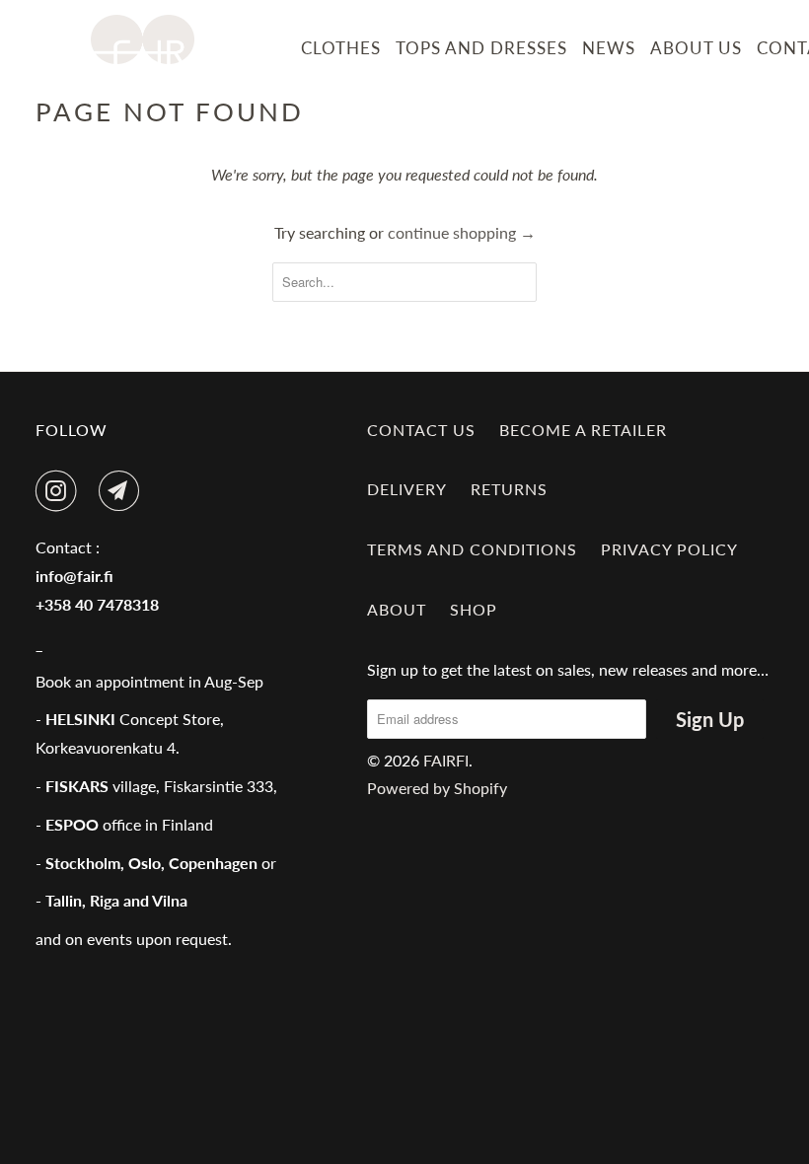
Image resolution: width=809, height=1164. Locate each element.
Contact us (421, 429)
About (396, 609)
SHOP (473, 609)
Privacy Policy (669, 549)
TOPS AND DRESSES (481, 47)
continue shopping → (462, 232)
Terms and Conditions (472, 549)
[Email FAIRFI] (123, 491)
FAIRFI (446, 760)
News (608, 47)
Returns (509, 488)
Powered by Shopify (437, 787)
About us (696, 47)
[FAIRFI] (142, 39)
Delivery (407, 488)
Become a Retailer (583, 429)
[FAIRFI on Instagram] (60, 491)
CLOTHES (341, 47)
